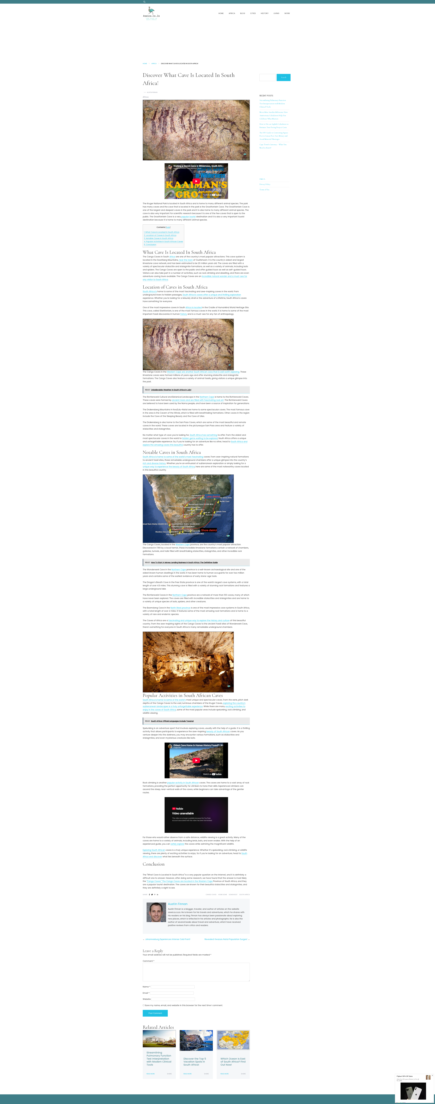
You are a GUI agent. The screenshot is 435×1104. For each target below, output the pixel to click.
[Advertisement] (217, 40)
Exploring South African (154, 850)
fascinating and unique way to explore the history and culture (199, 620)
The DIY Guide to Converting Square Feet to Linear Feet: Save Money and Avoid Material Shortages (274, 136)
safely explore (177, 844)
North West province (180, 607)
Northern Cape (207, 397)
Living (276, 13)
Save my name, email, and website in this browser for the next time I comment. (184, 1005)
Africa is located (194, 307)
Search (283, 77)
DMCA (262, 179)
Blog (242, 13)
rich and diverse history (154, 463)
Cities (253, 13)
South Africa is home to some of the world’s (164, 699)
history (183, 314)
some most (233, 895)
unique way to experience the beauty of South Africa (169, 466)
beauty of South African (218, 731)
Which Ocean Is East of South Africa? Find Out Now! (233, 1061)
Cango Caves (211, 895)
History (265, 13)
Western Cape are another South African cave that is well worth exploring (203, 371)
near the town (186, 260)
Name (146, 986)
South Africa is (150, 291)
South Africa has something (203, 435)
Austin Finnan (152, 92)
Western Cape (183, 544)
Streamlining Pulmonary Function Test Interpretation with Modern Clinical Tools (159, 1058)
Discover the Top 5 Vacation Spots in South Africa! (195, 1061)
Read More (151, 1074)
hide (168, 227)
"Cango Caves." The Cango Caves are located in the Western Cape (180, 881)
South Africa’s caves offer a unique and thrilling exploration (212, 294)
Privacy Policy (265, 184)
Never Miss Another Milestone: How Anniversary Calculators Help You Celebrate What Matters (274, 115)
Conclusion (150, 244)
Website (147, 999)
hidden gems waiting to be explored (200, 438)
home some (222, 895)
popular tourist (188, 216)
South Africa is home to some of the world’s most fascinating (173, 456)
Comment (148, 961)
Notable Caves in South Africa (158, 238)
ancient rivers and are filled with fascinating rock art (198, 400)
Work (287, 13)
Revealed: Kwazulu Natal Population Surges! (226, 939)
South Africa (244, 895)
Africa (232, 13)
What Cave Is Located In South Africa (161, 232)
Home (221, 13)
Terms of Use (264, 189)
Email (146, 993)
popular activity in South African (183, 782)
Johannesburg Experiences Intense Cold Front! (167, 939)
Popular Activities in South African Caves (163, 241)
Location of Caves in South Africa (160, 235)
